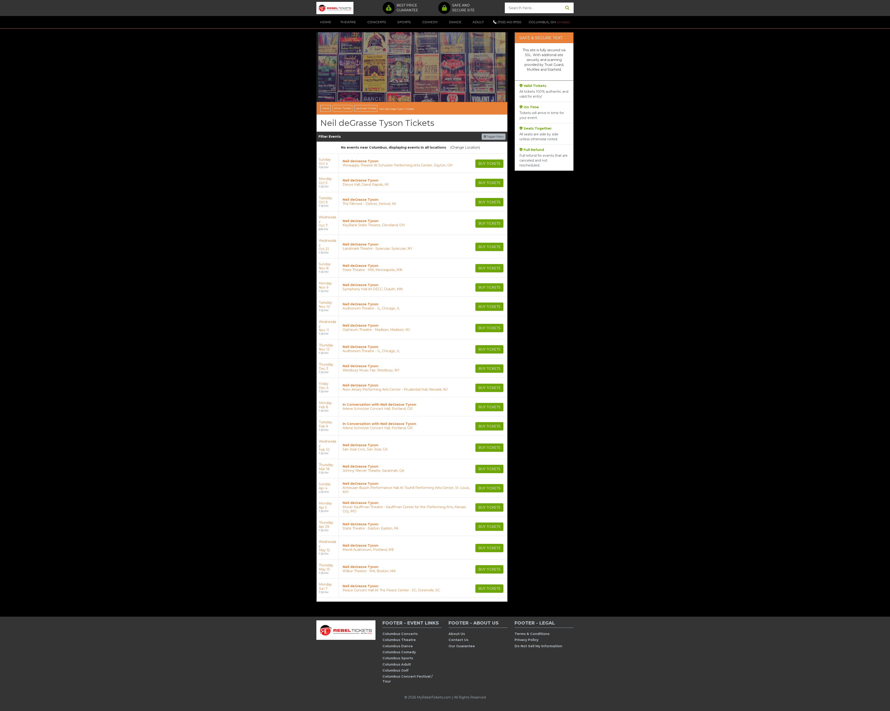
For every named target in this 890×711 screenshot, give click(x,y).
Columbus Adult (396, 664)
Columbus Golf (395, 670)
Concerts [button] (376, 22)
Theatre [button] (348, 22)
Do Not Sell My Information (538, 646)
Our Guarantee (461, 646)
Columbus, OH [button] (549, 22)
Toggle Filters (494, 136)
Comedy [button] (430, 22)
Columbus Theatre (399, 640)
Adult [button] (478, 22)
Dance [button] (455, 22)
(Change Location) (465, 147)
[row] (412, 163)
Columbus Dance (397, 646)
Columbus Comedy (399, 652)
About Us (456, 634)
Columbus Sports (397, 658)
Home (325, 22)
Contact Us (458, 640)
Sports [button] (404, 22)
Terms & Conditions (532, 634)
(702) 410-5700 (509, 22)
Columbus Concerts (400, 634)
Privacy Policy (526, 640)
